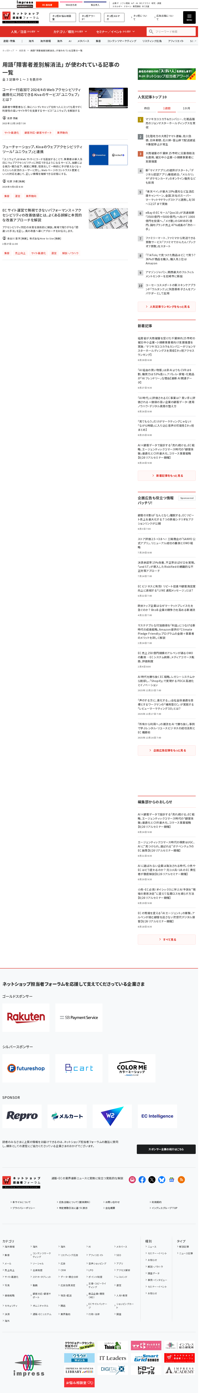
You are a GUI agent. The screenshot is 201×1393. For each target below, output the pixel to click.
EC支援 (145, 6)
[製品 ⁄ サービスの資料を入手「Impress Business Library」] (79, 1371)
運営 (118, 1285)
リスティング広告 (152, 41)
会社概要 (110, 1208)
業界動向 (65, 1314)
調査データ (153, 1273)
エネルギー (117, 6)
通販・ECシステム (42, 1314)
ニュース (152, 1246)
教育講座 (137, 6)
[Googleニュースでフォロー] (171, 1179)
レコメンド (121, 1276)
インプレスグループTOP (164, 1208)
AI (70, 41)
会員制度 (37, 1270)
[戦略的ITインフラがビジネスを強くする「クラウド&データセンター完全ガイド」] (79, 1347)
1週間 (167, 108)
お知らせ (152, 1260)
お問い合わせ (112, 1202)
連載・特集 (9, 41)
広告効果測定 (68, 1285)
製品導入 (95, 5)
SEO (118, 1255)
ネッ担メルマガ (113, 17)
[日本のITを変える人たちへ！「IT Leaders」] (113, 1359)
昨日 (147, 108)
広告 (63, 1263)
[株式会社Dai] (78, 1068)
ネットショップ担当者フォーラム (20, 17)
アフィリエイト (176, 41)
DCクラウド (144, 3)
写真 (7, 1285)
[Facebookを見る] (142, 1179)
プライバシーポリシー (24, 1208)
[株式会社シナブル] (157, 1116)
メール (8, 1263)
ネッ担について (140, 17)
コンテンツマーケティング (121, 41)
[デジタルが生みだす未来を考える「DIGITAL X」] (113, 1371)
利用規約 (157, 1202)
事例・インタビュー (157, 1280)
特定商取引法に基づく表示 (73, 1208)
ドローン (128, 6)
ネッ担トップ (8, 50)
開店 (63, 1305)
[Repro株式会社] (22, 1116)
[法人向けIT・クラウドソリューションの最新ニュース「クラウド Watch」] (79, 1359)
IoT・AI (134, 3)
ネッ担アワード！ (88, 17)
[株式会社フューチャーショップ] (25, 1068)
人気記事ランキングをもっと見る (170, 307)
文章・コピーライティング (97, 1285)
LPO (91, 1270)
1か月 (186, 108)
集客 (98, 41)
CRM (63, 1270)
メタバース (83, 41)
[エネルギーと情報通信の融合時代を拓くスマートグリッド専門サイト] (146, 1359)
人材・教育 (121, 1295)
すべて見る (169, 939)
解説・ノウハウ (155, 1266)
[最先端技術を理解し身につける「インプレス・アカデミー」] (179, 1371)
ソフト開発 (125, 3)
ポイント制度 (95, 1276)
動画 (35, 1285)
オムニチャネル (40, 1305)
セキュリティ (11, 1305)
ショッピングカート (125, 1305)
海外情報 (45, 41)
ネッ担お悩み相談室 (61, 17)
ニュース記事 (186, 1253)
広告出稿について (164, 17)
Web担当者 (71, 5)
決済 (7, 1314)
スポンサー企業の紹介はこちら (166, 1149)
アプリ (119, 1263)
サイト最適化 (11, 1276)
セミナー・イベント (157, 1253)
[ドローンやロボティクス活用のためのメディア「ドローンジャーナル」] (146, 1371)
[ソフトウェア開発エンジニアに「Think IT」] (113, 1347)
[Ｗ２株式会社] (112, 1116)
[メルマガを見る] (132, 1179)
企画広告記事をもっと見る (169, 750)
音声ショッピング (97, 1263)
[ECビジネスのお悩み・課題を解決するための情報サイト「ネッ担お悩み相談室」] (79, 1384)
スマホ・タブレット (42, 1276)
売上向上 (10, 1270)
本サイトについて (22, 1202)
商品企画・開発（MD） (96, 1295)
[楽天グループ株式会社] (25, 1017)
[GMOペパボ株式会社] (131, 1068)
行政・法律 (94, 1314)
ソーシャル (38, 1263)
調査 (118, 1314)
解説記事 (184, 1246)
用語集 (22, 50)
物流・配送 (66, 1295)
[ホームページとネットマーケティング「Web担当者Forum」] (146, 1347)
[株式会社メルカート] (67, 1116)
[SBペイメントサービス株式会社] (78, 1017)
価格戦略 (10, 1295)
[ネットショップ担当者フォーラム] (21, 1185)
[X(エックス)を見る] (151, 1179)
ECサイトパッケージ (98, 1305)
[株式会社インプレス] (29, 1366)
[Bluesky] (161, 1179)
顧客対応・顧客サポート (42, 1295)
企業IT (115, 3)
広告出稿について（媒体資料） (74, 1202)
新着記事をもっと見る (169, 475)
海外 (31, 41)
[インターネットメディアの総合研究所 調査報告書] (179, 1347)
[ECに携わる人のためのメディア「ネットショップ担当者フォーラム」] (179, 1359)
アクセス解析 (123, 1270)
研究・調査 (156, 3)
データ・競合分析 (69, 1276)
